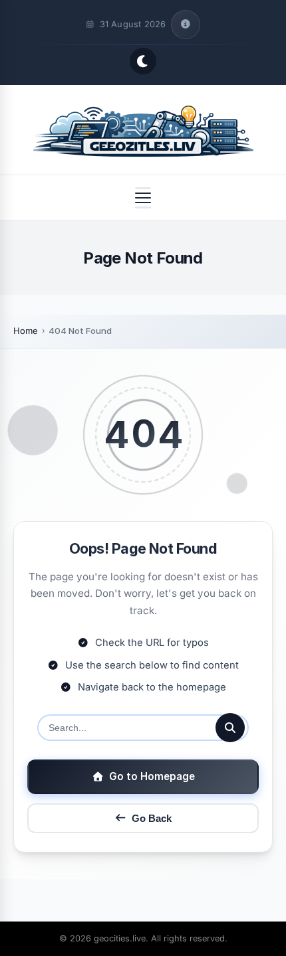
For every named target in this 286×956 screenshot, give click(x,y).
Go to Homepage (152, 776)
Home (25, 330)
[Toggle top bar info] (185, 24)
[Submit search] (230, 727)
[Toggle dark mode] (143, 61)
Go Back (152, 818)
